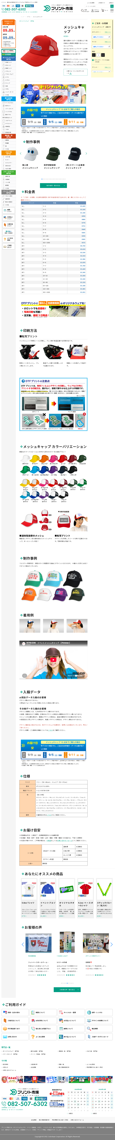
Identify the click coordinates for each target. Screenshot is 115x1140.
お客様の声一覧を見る (67, 990)
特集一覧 (61, 1064)
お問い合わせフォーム (64, 840)
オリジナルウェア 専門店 (27, 21)
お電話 (49, 840)
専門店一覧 (5, 1047)
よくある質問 (90, 3)
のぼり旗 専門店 (92, 1051)
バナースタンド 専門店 (10, 1054)
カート (106, 10)
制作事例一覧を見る (53, 185)
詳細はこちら (108, 32)
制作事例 (5, 1064)
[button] (21, 153)
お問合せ (111, 3)
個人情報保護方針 (64, 1067)
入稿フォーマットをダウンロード (75, 72)
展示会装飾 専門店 (37, 1051)
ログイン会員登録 (96, 10)
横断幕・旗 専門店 (65, 1051)
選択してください (98, 37)
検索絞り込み (87, 10)
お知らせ (5, 1067)
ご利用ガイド (101, 3)
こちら (50, 730)
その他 (4, 1061)
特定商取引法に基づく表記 (95, 1067)
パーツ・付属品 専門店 (38, 1054)
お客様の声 (34, 1064)
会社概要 (33, 1067)
